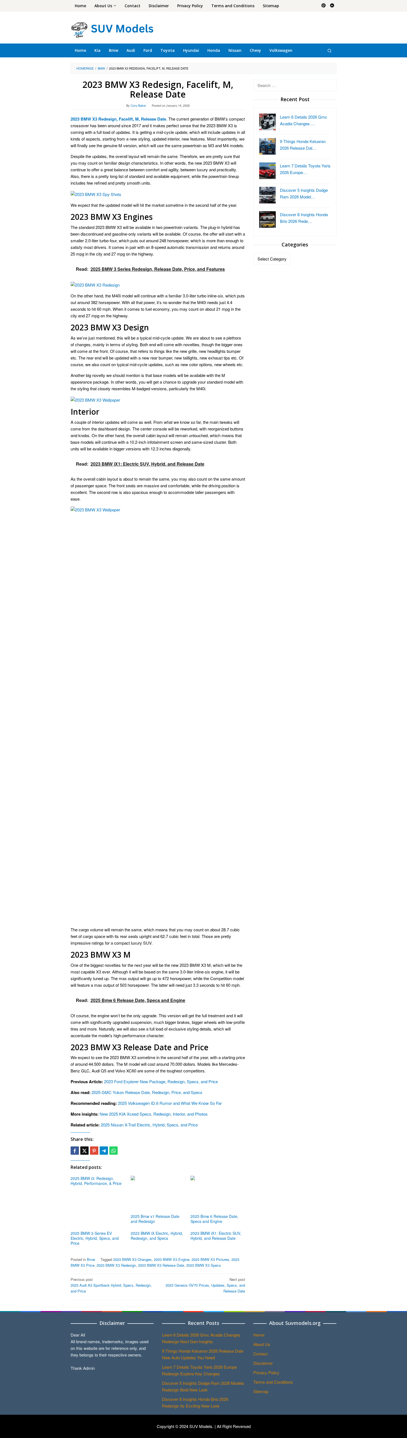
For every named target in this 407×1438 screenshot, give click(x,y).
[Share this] (75, 1150)
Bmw (91, 1259)
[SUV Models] (112, 29)
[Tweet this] (84, 1150)
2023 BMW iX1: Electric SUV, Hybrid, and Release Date (215, 1235)
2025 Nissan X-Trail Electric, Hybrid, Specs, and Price (149, 1125)
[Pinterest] (323, 6)
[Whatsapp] (113, 1150)
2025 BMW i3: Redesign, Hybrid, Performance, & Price (96, 1181)
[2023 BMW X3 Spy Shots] (96, 194)
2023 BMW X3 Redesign (116, 1265)
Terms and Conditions (273, 1382)
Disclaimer (263, 1363)
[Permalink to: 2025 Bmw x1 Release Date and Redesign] (158, 1194)
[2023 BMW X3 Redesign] (95, 284)
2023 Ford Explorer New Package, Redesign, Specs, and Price (161, 1081)
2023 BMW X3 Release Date (161, 1265)
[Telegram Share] (104, 1150)
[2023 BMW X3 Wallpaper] (95, 399)
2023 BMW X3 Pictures (210, 1259)
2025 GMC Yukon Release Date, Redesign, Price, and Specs (147, 1092)
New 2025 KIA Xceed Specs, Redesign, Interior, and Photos (154, 1114)
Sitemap (260, 1391)
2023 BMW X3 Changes (132, 1259)
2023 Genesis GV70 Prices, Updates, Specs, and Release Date (205, 1285)
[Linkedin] (332, 6)
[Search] (329, 50)
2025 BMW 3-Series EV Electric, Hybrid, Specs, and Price (95, 1238)
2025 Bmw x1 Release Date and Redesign (155, 1218)
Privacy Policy (266, 1372)
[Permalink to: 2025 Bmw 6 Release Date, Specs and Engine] (217, 1194)
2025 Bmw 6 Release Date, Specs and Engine (214, 1218)
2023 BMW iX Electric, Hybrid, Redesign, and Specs (157, 1235)
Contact (260, 1354)
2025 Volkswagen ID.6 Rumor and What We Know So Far (170, 1103)
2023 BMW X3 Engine (171, 1259)
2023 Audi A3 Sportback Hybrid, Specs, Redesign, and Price (111, 1285)
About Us (261, 1344)
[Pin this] (94, 1150)
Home (258, 1335)
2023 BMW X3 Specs (203, 1265)
